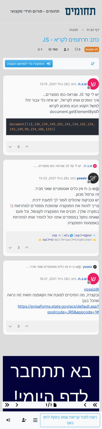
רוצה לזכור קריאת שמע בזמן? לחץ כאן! (70, 420)
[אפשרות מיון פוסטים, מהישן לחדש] (93, 64)
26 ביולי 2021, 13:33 (53, 178)
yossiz (82, 178)
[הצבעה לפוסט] (27, 146)
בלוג (66, 235)
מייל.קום (47, 239)
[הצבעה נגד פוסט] (10, 146)
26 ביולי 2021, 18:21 (54, 279)
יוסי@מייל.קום (83, 235)
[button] (35, 420)
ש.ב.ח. (82, 84)
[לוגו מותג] (80, 11)
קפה (54, 235)
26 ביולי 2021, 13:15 (54, 84)
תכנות (90, 49)
